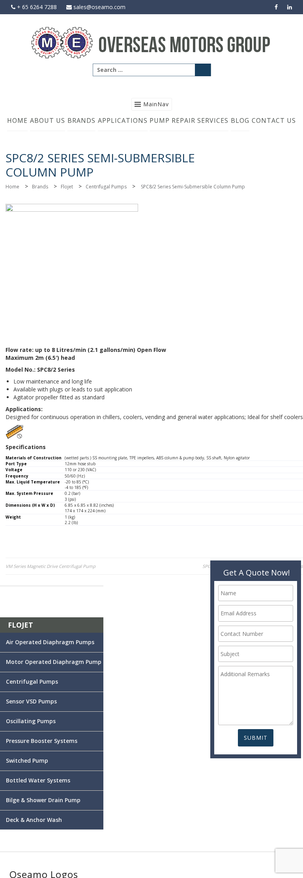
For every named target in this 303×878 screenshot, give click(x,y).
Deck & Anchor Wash (34, 819)
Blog (240, 120)
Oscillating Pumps (31, 721)
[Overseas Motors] (151, 42)
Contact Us (274, 120)
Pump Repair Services (189, 120)
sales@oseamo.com (98, 7)
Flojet (67, 186)
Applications (123, 120)
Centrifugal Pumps (106, 186)
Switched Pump (27, 760)
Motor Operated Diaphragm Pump (53, 662)
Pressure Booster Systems (41, 741)
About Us (47, 120)
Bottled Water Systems (38, 780)
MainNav (156, 104)
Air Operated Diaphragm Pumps (50, 642)
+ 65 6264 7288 (36, 7)
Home (17, 120)
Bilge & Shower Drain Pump (43, 800)
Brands (81, 120)
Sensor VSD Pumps (31, 701)
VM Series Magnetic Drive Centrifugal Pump (50, 566)
